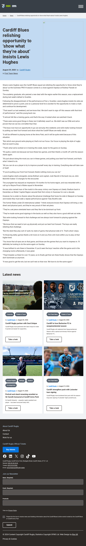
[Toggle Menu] (80, 6)
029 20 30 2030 (13, 465)
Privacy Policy (12, 510)
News (11, 15)
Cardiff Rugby (24, 70)
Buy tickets (10, 450)
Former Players (11, 380)
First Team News (11, 73)
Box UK (75, 534)
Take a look (14, 340)
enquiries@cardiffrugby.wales (16, 467)
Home (4, 15)
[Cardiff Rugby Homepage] (9, 6)
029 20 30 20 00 (13, 463)
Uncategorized (11, 385)
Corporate (10, 314)
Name (8, 478)
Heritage (21, 380)
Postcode (5, 498)
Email (8, 488)
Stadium (30, 380)
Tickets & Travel (21, 314)
